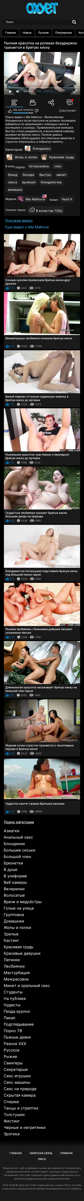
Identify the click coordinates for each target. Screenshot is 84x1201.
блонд (13, 175)
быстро (45, 175)
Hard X (67, 199)
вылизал (29, 182)
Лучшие (43, 32)
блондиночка (51, 182)
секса (12, 182)
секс (58, 166)
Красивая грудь (61, 157)
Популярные (63, 32)
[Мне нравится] (10, 111)
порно (20, 167)
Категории (13, 149)
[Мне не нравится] (36, 111)
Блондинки (41, 148)
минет (62, 175)
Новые (27, 32)
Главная (10, 32)
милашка (15, 190)
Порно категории (19, 822)
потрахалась (39, 166)
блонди (28, 175)
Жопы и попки (26, 157)
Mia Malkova (35, 199)
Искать (74, 22)
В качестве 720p (49, 211)
